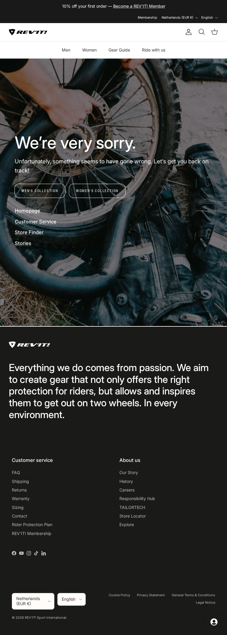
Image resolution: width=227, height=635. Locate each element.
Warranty (21, 498)
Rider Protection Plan (32, 524)
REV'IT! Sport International (45, 617)
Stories (23, 243)
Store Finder (29, 232)
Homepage (27, 211)
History (126, 481)
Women (89, 49)
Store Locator (132, 515)
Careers (126, 489)
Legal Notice (205, 602)
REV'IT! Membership (31, 533)
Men (66, 49)
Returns (19, 489)
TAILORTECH (132, 507)
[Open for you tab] (214, 622)
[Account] (187, 32)
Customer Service (35, 222)
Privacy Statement (151, 595)
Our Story (128, 472)
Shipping (20, 481)
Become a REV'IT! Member (139, 6)
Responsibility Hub (137, 498)
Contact (19, 515)
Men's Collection (40, 190)
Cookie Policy (119, 595)
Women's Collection (97, 190)
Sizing (18, 507)
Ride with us (153, 49)
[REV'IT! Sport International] (28, 32)
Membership (147, 17)
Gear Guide (119, 49)
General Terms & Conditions (193, 595)
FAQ (16, 472)
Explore (126, 524)
